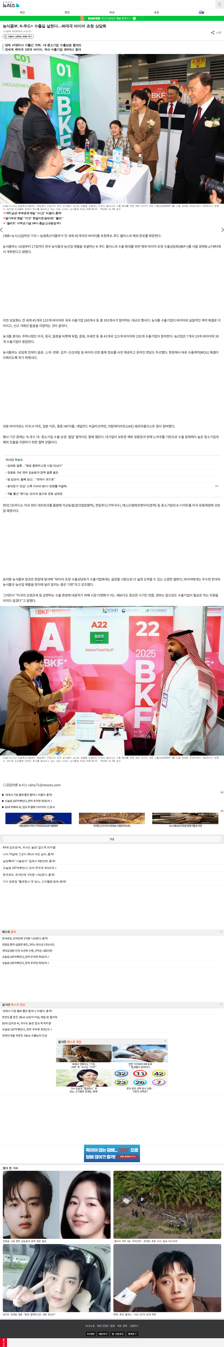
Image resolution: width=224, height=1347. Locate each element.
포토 (156, 12)
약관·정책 (122, 1326)
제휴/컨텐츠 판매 (106, 1326)
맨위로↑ (132, 1334)
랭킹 (67, 12)
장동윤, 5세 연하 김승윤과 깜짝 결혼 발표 (32, 472)
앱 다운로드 (118, 1334)
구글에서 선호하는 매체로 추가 (19, 36)
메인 (22, 12)
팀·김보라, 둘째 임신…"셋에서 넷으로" (31, 479)
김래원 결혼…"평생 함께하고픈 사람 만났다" (35, 465)
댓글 (112, 839)
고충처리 (134, 1326)
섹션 (111, 12)
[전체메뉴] (219, 4)
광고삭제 (4, 1342)
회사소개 (90, 1326)
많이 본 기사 (10, 1168)
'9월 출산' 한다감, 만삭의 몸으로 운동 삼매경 (34, 493)
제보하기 (103, 1334)
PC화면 (90, 1334)
